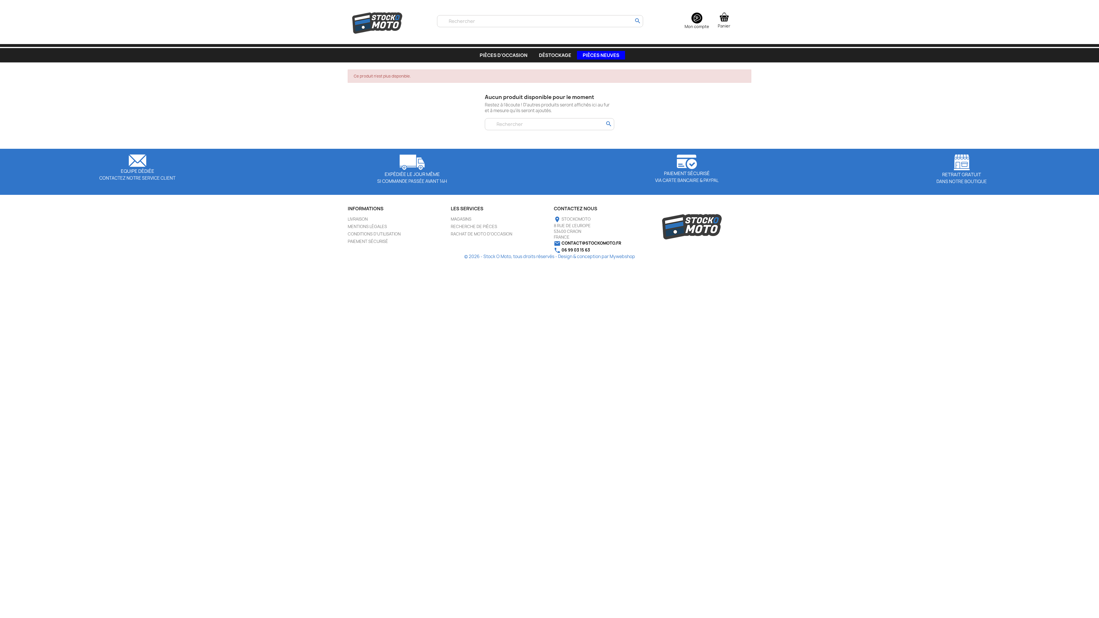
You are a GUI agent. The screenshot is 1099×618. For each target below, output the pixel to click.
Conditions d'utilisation (374, 234)
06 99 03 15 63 (576, 250)
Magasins (461, 219)
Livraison (358, 219)
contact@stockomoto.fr (591, 243)
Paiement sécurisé (368, 241)
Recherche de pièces (474, 226)
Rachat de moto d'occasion (481, 234)
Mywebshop (622, 256)
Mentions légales (367, 226)
